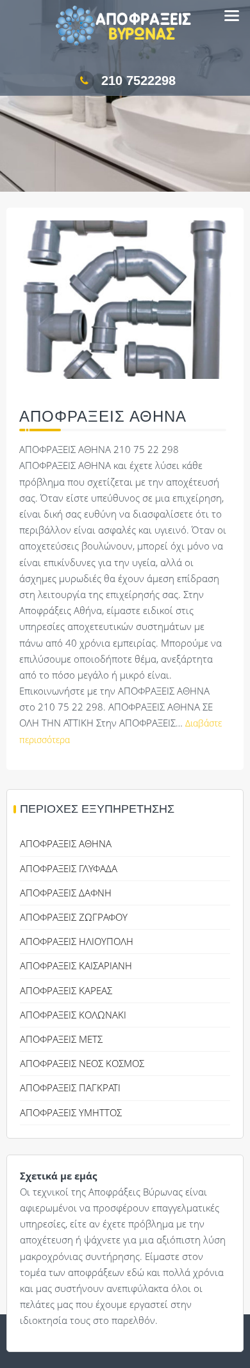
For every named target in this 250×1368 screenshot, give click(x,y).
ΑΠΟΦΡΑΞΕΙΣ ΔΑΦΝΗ (66, 892)
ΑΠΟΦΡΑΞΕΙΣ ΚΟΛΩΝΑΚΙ (73, 1014)
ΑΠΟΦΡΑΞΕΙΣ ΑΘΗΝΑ (103, 416)
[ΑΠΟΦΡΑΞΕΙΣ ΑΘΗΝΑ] (125, 308)
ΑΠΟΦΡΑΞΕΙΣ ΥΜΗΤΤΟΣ (71, 1112)
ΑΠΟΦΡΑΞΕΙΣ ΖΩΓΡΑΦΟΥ (74, 917)
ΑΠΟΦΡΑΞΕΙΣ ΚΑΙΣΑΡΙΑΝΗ (76, 965)
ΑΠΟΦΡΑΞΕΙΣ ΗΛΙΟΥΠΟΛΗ (76, 941)
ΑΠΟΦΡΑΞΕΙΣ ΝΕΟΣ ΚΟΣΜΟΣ (82, 1063)
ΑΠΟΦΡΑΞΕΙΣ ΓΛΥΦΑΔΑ (68, 868)
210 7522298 (138, 80)
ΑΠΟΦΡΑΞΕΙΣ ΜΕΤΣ (61, 1039)
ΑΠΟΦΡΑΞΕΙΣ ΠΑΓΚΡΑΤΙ (70, 1087)
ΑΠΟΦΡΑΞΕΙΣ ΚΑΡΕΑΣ (66, 990)
